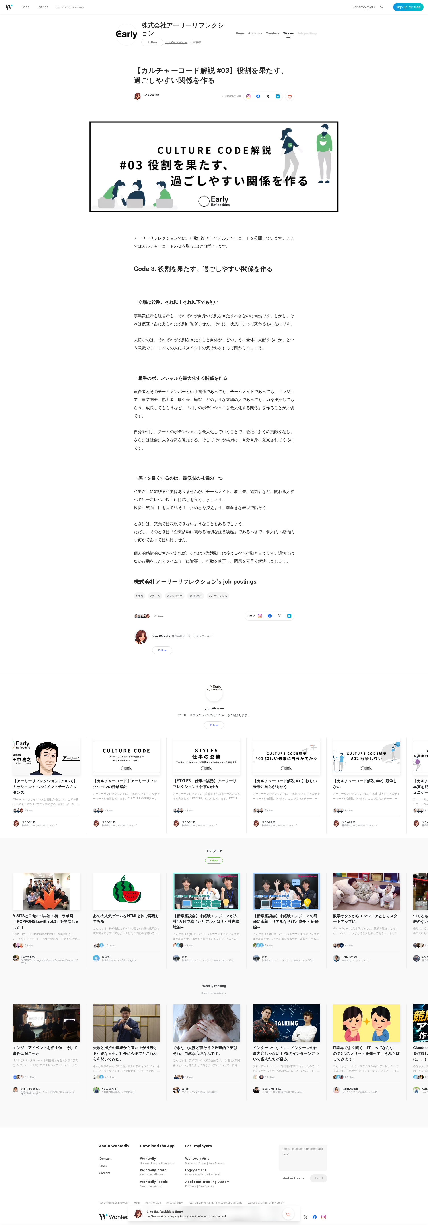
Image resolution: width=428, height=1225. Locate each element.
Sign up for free (408, 7)
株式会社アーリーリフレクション (183, 29)
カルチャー (214, 708)
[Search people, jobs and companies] (382, 6)
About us (255, 33)
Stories (288, 33)
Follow (152, 42)
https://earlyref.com (176, 42)
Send (319, 1178)
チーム (156, 596)
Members (273, 33)
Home (240, 33)
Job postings (307, 33)
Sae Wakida (151, 95)
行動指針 (196, 596)
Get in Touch (293, 1178)
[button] (114, 1146)
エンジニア (175, 596)
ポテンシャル (219, 596)
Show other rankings (212, 993)
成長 (140, 596)
